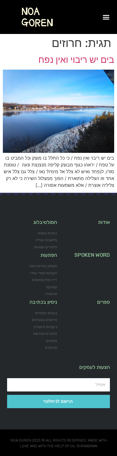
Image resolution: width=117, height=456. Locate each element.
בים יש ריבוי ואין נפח (76, 59)
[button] (106, 17)
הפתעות (48, 255)
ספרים (103, 302)
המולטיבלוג (45, 222)
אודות (104, 222)
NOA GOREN (37, 17)
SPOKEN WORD (92, 255)
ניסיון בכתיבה (43, 302)
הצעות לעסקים (94, 367)
